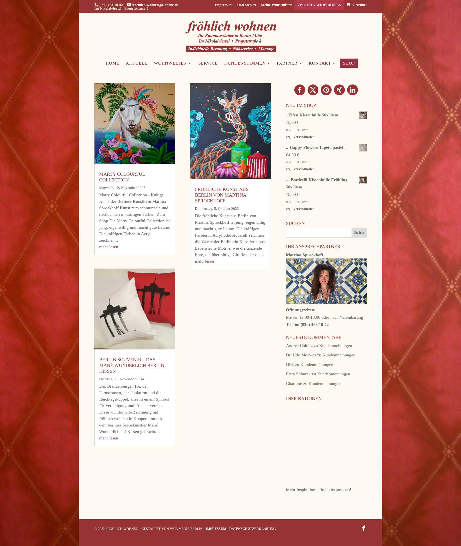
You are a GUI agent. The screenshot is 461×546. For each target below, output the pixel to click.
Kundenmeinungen (335, 345)
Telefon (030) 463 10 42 (307, 324)
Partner (287, 63)
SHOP (349, 63)
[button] (299, 89)
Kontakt (320, 63)
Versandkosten (304, 137)
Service (208, 63)
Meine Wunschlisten (276, 5)
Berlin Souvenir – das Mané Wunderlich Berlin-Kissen (132, 365)
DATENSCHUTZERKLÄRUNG (252, 529)
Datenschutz (246, 5)
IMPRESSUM (216, 529)
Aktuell (136, 63)
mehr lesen (108, 246)
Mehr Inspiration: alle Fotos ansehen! (318, 489)
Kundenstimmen (245, 63)
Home (112, 63)
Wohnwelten (170, 63)
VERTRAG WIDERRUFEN (319, 5)
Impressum (224, 5)
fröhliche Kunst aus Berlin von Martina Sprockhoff (222, 194)
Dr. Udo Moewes (301, 355)
